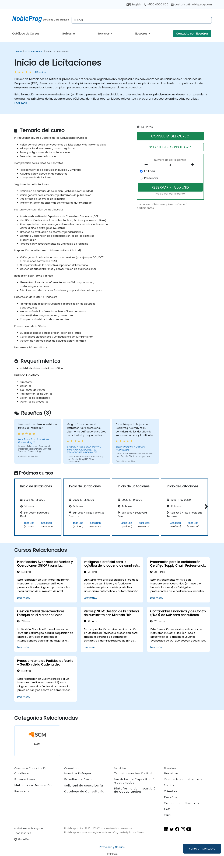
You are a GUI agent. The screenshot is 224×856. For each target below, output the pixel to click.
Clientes (170, 791)
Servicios (103, 34)
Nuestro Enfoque (77, 773)
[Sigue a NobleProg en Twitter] (172, 829)
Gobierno (68, 34)
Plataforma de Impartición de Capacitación (136, 790)
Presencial (151, 178)
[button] (205, 506)
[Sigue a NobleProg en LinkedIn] (166, 829)
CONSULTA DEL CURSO (170, 136)
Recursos (21, 791)
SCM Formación (34, 51)
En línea (149, 171)
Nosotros (141, 34)
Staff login (112, 853)
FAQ (167, 809)
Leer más (20, 103)
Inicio (19, 51)
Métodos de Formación (33, 785)
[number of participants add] (193, 165)
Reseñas (170, 797)
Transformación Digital (133, 773)
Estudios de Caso (78, 779)
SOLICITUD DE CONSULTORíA (170, 147)
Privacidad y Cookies (112, 847)
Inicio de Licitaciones (57, 51)
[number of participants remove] (147, 165)
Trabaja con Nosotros (181, 803)
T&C (167, 815)
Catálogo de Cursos (25, 34)
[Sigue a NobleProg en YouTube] (188, 829)
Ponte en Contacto (202, 849)
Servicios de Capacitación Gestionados (135, 781)
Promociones (25, 779)
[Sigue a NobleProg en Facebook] (177, 829)
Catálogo (21, 773)
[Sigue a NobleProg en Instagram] (183, 829)
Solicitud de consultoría (83, 785)
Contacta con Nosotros (192, 34)
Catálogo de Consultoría (84, 791)
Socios (169, 785)
